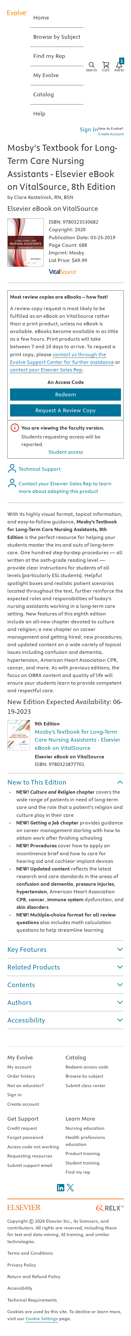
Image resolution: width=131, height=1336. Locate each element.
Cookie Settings (42, 1318)
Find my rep (78, 1172)
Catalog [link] (43, 94)
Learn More (80, 1118)
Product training (83, 1153)
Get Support (23, 1118)
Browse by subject (84, 1076)
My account (19, 1067)
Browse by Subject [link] (56, 36)
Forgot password (25, 1137)
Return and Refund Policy (33, 1276)
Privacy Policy (21, 1265)
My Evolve (20, 1057)
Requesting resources (29, 1156)
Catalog (76, 1057)
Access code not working (33, 1147)
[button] (65, 782)
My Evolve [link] (46, 75)
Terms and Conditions (30, 1253)
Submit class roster (85, 1085)
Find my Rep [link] (49, 55)
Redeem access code (87, 1067)
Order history (21, 1076)
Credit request (22, 1128)
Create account (23, 1104)
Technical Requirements (32, 1300)
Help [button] (39, 113)
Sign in (14, 1094)
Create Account (111, 134)
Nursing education (85, 1128)
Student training (83, 1163)
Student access (65, 452)
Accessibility (19, 1288)
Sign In (89, 129)
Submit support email (29, 1165)
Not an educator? (25, 1085)
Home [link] (41, 17)
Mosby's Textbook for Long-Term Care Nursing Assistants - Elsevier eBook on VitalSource (77, 739)
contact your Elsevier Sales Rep (46, 370)
